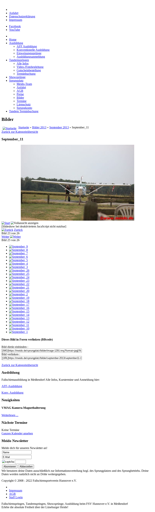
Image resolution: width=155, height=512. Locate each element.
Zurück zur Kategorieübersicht (20, 131)
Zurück (18, 229)
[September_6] (18, 256)
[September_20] (19, 291)
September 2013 (59, 127)
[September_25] (19, 273)
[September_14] (19, 314)
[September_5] (18, 260)
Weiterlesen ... (10, 415)
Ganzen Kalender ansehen (17, 433)
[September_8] (18, 250)
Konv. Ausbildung (12, 392)
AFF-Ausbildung (12, 386)
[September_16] (19, 308)
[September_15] (19, 311)
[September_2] (18, 294)
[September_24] (19, 277)
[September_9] (18, 246)
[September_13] (19, 318)
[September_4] (18, 263)
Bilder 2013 (39, 127)
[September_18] (19, 301)
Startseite (23, 127)
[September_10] (19, 328)
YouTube (14, 29)
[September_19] (19, 297)
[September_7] (18, 253)
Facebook (15, 26)
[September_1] (18, 331)
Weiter (5, 236)
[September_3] (18, 267)
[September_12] (19, 321)
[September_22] (19, 284)
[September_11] (19, 325)
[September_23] (19, 280)
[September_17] (19, 304)
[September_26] (19, 270)
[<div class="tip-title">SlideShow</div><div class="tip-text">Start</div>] (6, 223)
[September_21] (19, 287)
